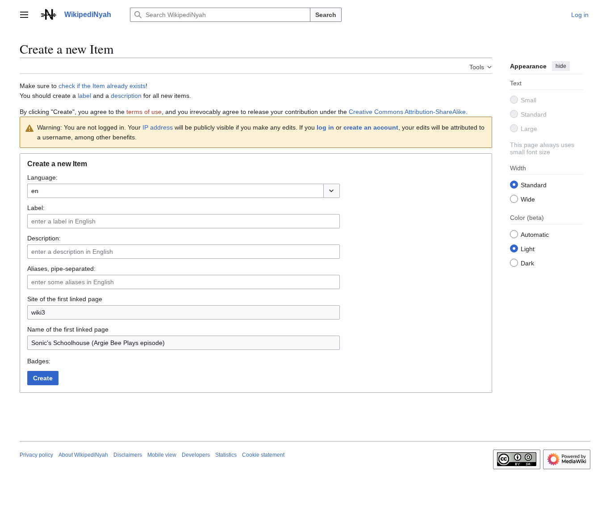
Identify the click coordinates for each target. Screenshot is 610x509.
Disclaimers (127, 455)
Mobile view (161, 455)
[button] (24, 15)
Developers (196, 455)
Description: (44, 238)
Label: (36, 207)
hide (561, 66)
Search (325, 14)
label (84, 95)
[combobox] (175, 191)
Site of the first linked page (64, 299)
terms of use (144, 111)
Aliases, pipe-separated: (61, 268)
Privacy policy (36, 455)
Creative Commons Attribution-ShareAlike (407, 111)
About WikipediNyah (83, 455)
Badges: (38, 361)
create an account (370, 127)
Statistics (226, 455)
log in (325, 127)
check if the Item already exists (102, 85)
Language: (42, 177)
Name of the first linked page (68, 329)
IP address (157, 127)
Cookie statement (263, 455)
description (126, 95)
